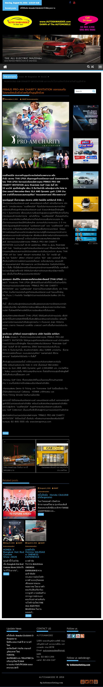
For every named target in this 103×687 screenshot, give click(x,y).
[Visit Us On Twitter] (73, 636)
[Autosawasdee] (51, 62)
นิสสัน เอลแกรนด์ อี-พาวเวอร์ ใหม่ (34, 8)
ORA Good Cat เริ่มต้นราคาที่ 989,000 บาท (15, 468)
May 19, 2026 (10, 543)
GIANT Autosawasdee (30, 99)
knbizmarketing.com (80, 664)
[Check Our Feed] (82, 636)
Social (5, 433)
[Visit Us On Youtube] (78, 636)
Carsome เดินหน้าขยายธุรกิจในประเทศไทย (55, 468)
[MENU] (100, 67)
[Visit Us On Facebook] (69, 636)
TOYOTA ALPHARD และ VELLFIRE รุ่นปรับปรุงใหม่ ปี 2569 (20, 658)
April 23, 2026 (32, 543)
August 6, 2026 (45, 488)
